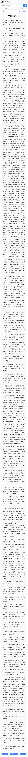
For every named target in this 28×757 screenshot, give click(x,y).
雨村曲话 (4, 12)
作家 (22, 8)
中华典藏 (6, 1)
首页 (6, 8)
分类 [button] (14, 8)
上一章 (5, 753)
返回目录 (14, 753)
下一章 (22, 753)
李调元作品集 (22, 12)
